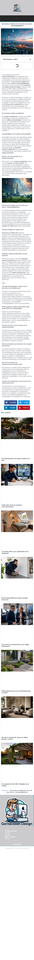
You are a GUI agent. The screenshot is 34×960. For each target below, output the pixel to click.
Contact (7, 838)
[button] (17, 17)
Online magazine (10, 837)
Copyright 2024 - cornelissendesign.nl (17, 848)
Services (7, 833)
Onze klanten (17, 844)
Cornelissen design (11, 831)
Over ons (7, 835)
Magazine (5, 790)
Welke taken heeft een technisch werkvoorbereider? (12, 506)
